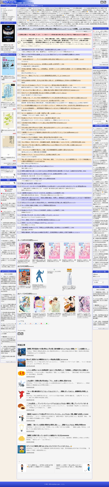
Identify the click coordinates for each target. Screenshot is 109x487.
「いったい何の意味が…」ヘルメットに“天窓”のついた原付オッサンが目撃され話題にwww (81, 13)
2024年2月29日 (30, 442)
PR (63, 64)
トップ (4, 8)
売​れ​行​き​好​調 (100, 70)
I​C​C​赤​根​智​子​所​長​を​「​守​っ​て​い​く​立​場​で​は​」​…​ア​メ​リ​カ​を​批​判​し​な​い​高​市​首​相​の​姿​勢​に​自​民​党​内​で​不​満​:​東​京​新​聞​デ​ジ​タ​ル (8, 298)
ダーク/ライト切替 (7, 19)
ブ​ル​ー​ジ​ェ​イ (100, 104)
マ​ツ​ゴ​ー (104, 73)
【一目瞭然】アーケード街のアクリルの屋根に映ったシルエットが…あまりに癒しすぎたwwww (55, 18)
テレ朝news (63, 93)
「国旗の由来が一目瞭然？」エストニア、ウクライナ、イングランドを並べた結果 (41, 24)
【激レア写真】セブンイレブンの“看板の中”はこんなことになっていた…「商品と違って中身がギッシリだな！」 (100, 192)
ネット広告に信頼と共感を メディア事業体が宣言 (37, 205)
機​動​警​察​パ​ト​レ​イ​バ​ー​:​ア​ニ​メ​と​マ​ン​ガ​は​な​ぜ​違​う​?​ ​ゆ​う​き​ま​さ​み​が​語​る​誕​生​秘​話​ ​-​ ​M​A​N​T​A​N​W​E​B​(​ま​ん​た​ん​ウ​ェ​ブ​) (100, 308)
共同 (54, 205)
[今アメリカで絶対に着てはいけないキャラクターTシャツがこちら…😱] (22, 449)
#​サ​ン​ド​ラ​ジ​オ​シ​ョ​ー (100, 117)
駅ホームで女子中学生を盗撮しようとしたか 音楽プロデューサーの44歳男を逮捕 (47, 54)
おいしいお (57, 220)
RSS (79, 80)
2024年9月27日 (30, 400)
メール (4, 11)
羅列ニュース (88, 31)
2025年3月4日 (30, 355)
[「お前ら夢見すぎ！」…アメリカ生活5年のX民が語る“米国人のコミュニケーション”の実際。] (36, 323)
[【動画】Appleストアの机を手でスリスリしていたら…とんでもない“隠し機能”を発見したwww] (22, 417)
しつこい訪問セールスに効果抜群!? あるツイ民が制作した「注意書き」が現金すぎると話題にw (57, 370)
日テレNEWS (75, 54)
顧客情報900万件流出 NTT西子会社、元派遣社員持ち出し (39, 49)
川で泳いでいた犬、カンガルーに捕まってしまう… (38, 215)
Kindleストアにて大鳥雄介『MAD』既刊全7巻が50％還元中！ (41, 137)
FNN (106, 260)
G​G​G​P (94, 70)
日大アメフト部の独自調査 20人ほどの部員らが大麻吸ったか (41, 93)
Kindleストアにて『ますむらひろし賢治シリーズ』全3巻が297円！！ (43, 174)
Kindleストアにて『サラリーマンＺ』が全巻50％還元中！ (39, 118)
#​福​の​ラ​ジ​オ (99, 106)
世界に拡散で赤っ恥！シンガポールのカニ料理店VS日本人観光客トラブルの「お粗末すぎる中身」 (52, 171)
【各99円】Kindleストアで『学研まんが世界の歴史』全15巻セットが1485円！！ (47, 227)
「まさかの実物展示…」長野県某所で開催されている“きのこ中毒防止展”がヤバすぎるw (49, 108)
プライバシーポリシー (105, 62)
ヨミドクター (75, 232)
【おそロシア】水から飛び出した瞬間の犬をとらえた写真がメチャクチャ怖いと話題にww (50, 145)
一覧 (6, 15)
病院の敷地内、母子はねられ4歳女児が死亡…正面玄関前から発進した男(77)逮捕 (47, 232)
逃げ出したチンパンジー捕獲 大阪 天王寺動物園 (34, 152)
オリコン (105, 186)
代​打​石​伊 (102, 96)
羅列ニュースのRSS (7, 18)
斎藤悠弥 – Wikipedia (27, 56)
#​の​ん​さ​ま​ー (100, 112)
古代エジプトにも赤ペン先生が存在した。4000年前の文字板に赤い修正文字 (45, 202)
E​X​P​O (99, 99)
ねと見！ (102, 251)
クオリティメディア (27, 207)
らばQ (39, 183)
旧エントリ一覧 (10, 177)
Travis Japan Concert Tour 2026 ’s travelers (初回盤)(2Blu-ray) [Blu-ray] (7, 48)
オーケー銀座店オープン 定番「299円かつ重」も (37, 113)
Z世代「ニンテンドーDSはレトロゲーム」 (35, 223)
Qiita (104, 242)
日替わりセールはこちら (11, 164)
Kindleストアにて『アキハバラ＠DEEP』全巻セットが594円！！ (42, 210)
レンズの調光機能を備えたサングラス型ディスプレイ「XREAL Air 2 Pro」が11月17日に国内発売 (52, 105)
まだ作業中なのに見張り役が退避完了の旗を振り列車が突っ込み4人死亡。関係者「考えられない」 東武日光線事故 (100, 201)
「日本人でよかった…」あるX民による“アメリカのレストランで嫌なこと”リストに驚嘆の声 (64, 11)
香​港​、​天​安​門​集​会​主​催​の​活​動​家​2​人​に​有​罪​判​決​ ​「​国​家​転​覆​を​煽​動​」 (100, 316)
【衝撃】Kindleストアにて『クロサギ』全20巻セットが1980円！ (42, 193)
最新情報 (14, 163)
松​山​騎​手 (99, 73)
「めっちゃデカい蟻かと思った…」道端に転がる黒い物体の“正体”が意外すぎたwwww (48, 90)
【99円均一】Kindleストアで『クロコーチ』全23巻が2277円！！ (42, 100)
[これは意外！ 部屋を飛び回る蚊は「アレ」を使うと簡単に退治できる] (22, 384)
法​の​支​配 (98, 72)
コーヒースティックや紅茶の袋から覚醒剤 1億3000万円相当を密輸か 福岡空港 (100, 215)
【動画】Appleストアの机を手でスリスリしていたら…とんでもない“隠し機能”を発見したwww (57, 414)
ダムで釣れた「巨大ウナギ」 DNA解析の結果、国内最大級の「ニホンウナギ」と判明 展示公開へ (52, 142)
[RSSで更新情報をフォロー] (104, 2)
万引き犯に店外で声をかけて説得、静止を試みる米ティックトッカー (43, 127)
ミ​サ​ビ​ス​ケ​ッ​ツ (98, 85)
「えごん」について (7, 10)
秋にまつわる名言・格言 (29, 183)
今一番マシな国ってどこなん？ (31, 166)
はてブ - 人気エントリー (11, 361)
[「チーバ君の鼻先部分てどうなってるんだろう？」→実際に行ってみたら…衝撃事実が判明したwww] (22, 395)
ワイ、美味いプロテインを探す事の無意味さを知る (38, 220)
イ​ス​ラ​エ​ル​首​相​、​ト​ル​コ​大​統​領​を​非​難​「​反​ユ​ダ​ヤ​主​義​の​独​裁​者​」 (100, 300)
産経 (97, 225)
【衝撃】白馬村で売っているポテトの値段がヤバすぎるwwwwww (47, 435)
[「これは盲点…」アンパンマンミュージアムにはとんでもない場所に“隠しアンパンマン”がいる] (22, 407)
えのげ (82, 59)
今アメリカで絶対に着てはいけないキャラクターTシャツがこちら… (48, 446)
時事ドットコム (62, 49)
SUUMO (100, 158)
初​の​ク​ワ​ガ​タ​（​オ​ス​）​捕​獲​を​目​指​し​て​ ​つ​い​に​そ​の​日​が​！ (8, 260)
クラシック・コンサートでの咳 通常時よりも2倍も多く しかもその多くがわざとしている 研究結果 (52, 186)
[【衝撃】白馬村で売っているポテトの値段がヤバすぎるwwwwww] (22, 439)
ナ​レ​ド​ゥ (97, 103)
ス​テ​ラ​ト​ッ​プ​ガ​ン (99, 78)
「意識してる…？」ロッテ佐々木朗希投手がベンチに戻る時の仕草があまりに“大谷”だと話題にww (52, 98)
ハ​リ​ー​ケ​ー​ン (102, 86)
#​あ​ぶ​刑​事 (99, 109)
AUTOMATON (40, 161)
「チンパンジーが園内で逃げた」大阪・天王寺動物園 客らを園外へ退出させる (46, 150)
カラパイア (72, 202)
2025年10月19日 (30, 420)
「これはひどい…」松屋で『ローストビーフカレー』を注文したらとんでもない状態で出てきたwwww (44, 8)
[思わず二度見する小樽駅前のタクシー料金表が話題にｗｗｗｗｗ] (22, 363)
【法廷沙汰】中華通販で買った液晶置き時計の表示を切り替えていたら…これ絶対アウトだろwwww (55, 10)
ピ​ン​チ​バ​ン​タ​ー (98, 101)
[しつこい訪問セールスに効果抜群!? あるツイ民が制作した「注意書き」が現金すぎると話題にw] (22, 373)
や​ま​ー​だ (101, 88)
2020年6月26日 (30, 452)
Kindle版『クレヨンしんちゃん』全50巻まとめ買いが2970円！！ (42, 64)
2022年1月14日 (30, 410)
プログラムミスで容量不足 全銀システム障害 (36, 178)
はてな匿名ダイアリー (47, 166)
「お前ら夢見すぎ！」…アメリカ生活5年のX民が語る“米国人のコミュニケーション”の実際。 (51, 59)
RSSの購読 (104, 41)
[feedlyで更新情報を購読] (101, 2)
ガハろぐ (56, 215)
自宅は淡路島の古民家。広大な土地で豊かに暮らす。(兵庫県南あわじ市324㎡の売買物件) (49, 80)
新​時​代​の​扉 (98, 83)
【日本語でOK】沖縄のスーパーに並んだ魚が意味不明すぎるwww (42, 123)
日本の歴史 (24, 229)
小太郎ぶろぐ (68, 127)
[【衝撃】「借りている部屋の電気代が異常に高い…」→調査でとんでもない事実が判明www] (22, 428)
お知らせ (95, 274)
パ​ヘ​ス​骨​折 (99, 77)
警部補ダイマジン (73, 102)
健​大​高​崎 (100, 93)
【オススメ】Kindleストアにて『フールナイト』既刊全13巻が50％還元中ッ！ (46, 85)
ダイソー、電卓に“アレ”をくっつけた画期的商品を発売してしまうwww (44, 75)
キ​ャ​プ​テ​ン (103, 72)
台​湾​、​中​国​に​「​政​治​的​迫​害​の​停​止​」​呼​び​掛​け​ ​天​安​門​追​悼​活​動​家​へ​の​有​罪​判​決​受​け (100, 323)
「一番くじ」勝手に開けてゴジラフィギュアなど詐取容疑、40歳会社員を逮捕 (100, 236)
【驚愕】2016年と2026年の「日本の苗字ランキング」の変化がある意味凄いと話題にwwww (46, 17)
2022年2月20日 (30, 431)
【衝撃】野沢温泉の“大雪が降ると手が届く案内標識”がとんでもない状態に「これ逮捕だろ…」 (58, 349)
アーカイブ (96, 280)
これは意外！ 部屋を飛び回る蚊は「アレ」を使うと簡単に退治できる (48, 381)
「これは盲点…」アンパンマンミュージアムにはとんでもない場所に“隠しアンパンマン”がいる (57, 403)
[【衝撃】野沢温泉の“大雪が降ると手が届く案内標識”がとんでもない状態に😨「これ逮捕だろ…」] (22, 352)
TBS (72, 149)
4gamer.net (85, 105)
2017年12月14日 (30, 366)
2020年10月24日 (30, 376)
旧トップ (3, 177)
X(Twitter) (105, 43)
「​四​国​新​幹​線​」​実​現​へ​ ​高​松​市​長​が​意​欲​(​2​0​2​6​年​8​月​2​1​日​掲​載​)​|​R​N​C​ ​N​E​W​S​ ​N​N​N (100, 294)
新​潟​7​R (101, 103)
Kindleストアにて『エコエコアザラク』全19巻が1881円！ (40, 154)
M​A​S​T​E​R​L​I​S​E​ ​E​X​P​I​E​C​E (101, 91)
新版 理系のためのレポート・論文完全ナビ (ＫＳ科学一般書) (8, 78)
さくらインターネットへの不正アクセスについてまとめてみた (43, 22)
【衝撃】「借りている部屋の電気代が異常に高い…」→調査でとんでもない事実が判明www (56, 425)
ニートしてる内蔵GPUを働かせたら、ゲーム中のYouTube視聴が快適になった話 (71, 20)
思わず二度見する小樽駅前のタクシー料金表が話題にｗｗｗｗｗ (47, 359)
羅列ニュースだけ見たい (8, 16)
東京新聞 (52, 178)
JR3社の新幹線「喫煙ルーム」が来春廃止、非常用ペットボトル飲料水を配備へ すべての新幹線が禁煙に (54, 69)
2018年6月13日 (30, 387)
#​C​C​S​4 (105, 112)
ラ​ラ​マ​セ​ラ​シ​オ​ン (100, 80)
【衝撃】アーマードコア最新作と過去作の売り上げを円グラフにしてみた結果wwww (48, 132)
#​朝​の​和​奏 (102, 107)
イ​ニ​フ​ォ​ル (102, 98)
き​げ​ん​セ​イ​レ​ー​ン (99, 94)
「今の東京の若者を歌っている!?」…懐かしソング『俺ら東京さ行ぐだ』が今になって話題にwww (51, 25)
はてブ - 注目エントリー (103, 328)
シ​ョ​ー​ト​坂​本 (98, 90)
